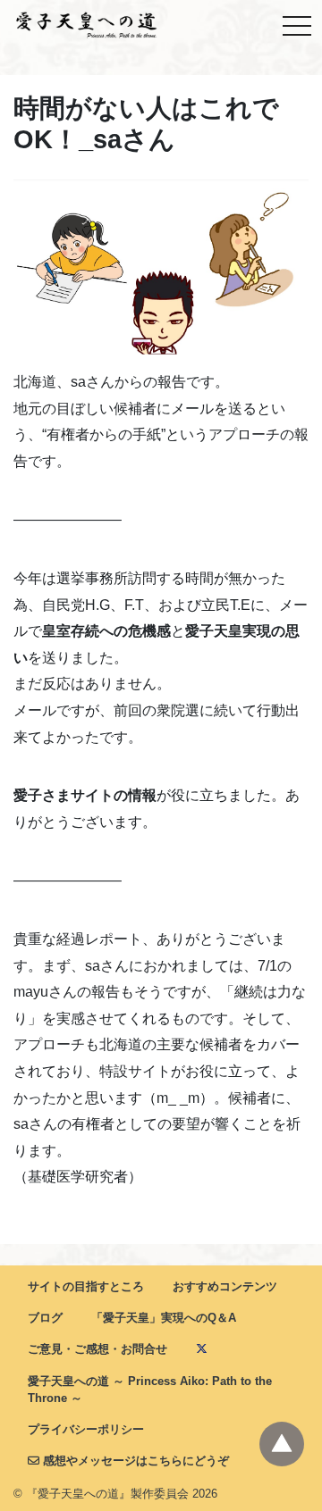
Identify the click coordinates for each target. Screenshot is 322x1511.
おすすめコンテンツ (225, 1286)
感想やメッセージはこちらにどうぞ (134, 1460)
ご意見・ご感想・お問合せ (97, 1349)
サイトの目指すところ (86, 1286)
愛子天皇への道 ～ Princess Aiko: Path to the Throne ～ (150, 1389)
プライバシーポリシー (86, 1429)
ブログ (45, 1317)
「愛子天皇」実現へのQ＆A (163, 1317)
